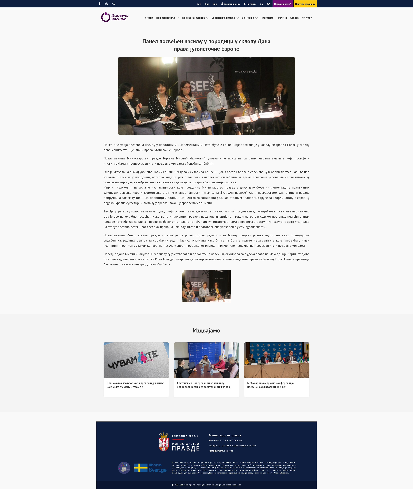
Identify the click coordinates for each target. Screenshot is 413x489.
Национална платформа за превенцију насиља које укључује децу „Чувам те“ (135, 385)
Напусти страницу (305, 3)
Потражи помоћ (282, 3)
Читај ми (251, 3)
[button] (113, 3)
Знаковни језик (231, 3)
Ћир (207, 3)
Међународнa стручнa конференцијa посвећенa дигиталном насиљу (270, 385)
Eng (215, 3)
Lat (199, 3)
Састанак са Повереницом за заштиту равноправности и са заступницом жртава (203, 385)
